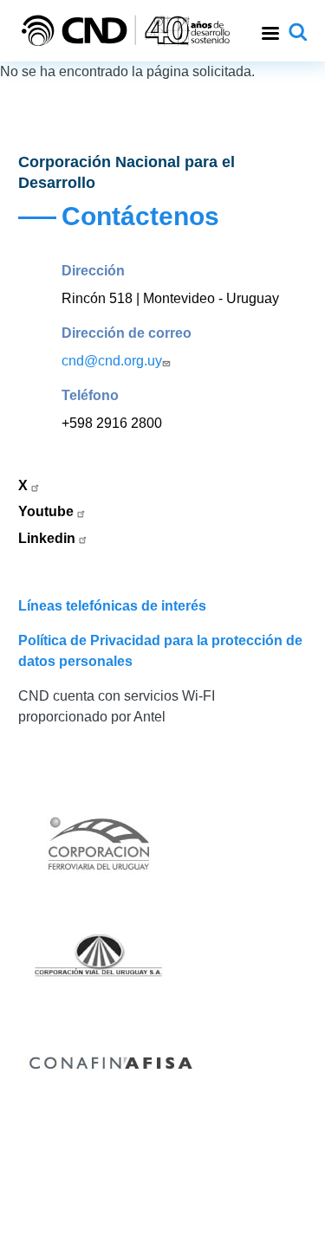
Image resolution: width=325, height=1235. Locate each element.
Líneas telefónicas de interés (112, 605)
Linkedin (48, 538)
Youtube (47, 511)
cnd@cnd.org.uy (112, 360)
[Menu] (269, 31)
